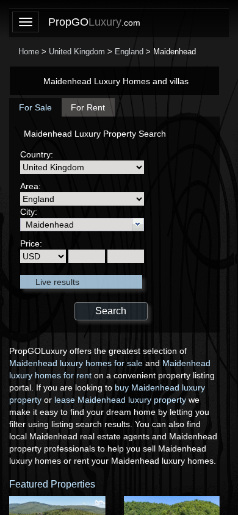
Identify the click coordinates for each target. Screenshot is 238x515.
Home (28, 51)
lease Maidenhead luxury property (120, 400)
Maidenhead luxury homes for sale (76, 363)
